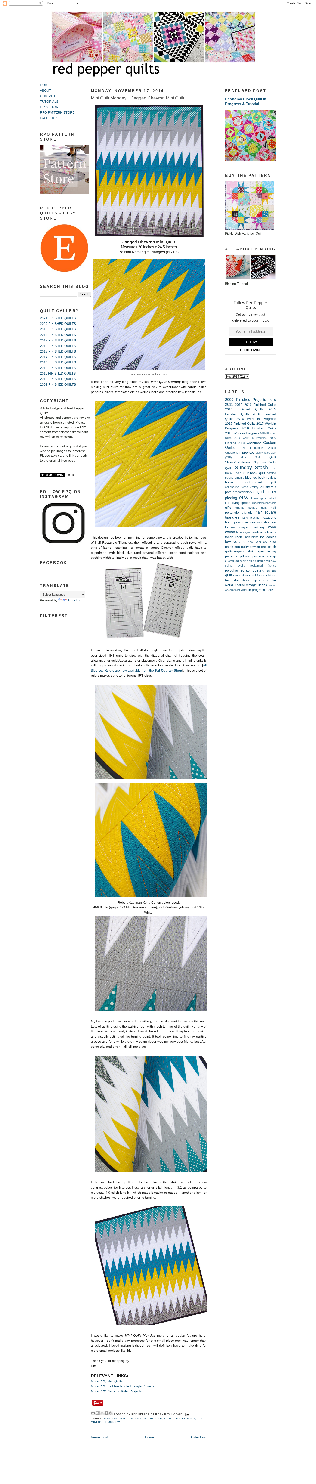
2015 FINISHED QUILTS (58, 351)
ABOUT (45, 90)
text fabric (233, 580)
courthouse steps (236, 487)
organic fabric (244, 551)
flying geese (241, 503)
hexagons (269, 517)
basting (271, 473)
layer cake (251, 532)
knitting (259, 527)
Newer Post (99, 1437)
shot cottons (240, 575)
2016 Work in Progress (256, 419)
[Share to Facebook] (106, 1413)
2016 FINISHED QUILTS (58, 346)
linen (238, 537)
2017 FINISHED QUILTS (58, 340)
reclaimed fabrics (263, 565)
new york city (257, 542)
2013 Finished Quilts (260, 404)
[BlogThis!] (97, 1413)
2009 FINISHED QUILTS (58, 384)
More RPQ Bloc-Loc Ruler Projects (116, 1391)
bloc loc (111, 1418)
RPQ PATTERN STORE (57, 112)
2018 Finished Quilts (259, 428)
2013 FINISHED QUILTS (58, 362)
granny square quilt (251, 507)
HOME (45, 85)
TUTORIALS (49, 101)
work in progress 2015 (257, 590)
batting (229, 477)
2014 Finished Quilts (244, 409)
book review (267, 477)
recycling (231, 570)
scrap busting (252, 570)
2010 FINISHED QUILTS (58, 379)
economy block (242, 492)
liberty (261, 532)
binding (239, 477)
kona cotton (174, 1418)
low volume (235, 541)
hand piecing (250, 517)
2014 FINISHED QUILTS (58, 357)
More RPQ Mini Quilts (107, 1381)
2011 (229, 404)
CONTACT (48, 96)
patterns (231, 556)
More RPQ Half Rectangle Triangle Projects (122, 1386)
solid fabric (257, 575)
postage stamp (264, 556)
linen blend (251, 537)
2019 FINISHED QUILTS (58, 329)
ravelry (241, 565)
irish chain (268, 522)
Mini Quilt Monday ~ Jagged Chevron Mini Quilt (137, 98)
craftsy (254, 487)
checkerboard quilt (259, 482)
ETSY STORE (50, 107)
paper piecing (266, 551)
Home (149, 1437)
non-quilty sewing (247, 546)
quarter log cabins (236, 561)
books (229, 482)
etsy (243, 497)
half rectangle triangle (141, 1418)
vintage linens (256, 585)
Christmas (254, 443)
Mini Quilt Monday (105, 1422)
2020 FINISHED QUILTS (58, 323)
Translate (74, 600)
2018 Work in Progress (242, 433)
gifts (228, 507)
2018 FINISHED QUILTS (58, 335)
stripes (271, 575)
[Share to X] (101, 1413)
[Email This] (93, 1413)
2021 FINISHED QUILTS (58, 318)
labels (240, 532)
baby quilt (257, 473)
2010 (272, 400)
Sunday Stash (251, 467)
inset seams (251, 522)
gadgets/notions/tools (264, 503)
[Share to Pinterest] (110, 1413)
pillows (245, 556)
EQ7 (242, 447)
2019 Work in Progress (250, 438)
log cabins (268, 537)
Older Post (199, 1437)
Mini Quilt (195, 1418)
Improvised (247, 452)
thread (246, 580)
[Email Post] (186, 1414)
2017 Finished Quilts (240, 423)
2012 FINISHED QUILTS (58, 368)
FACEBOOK (49, 118)
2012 (238, 404)
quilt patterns (257, 561)
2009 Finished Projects (245, 399)
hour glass (233, 522)
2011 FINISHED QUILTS (58, 373)
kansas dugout (237, 527)
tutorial (240, 585)
